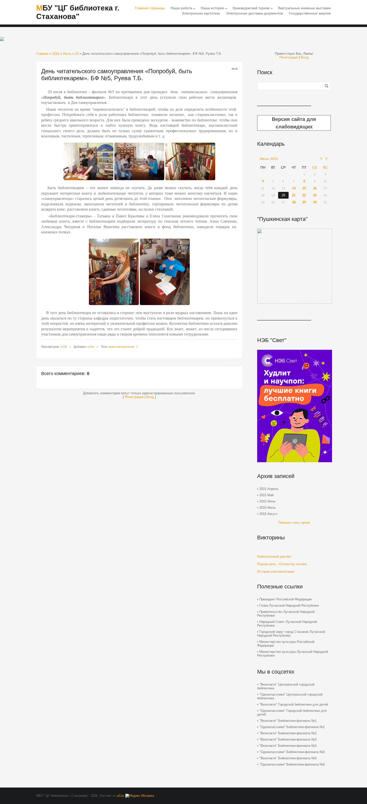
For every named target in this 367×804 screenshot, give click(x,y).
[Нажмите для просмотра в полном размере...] (88, 181)
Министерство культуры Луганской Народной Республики (292, 653)
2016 (55, 53)
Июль (67, 53)
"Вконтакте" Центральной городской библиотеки (285, 686)
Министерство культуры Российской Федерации (285, 643)
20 (77, 53)
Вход (150, 397)
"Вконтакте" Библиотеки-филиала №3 (288, 739)
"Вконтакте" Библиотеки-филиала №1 (288, 721)
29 (304, 202)
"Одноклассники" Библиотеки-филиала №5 (292, 752)
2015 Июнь (267, 501)
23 (315, 195)
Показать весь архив (294, 522)
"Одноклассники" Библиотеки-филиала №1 (292, 727)
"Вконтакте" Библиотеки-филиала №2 (288, 733)
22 (304, 195)
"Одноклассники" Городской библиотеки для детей (292, 712)
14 (294, 188)
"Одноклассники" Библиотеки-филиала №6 (292, 764)
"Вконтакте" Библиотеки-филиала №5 (288, 746)
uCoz (120, 796)
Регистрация (134, 397)
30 (315, 202)
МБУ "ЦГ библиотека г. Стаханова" (77, 12)
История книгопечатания (275, 571)
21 (294, 195)
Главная (42, 53)
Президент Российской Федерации (285, 599)
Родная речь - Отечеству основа (282, 564)
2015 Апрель (269, 489)
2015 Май (266, 495)
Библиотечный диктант (274, 556)
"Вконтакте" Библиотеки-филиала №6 (288, 758)
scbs (90, 347)
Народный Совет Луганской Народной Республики (287, 623)
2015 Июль (267, 507)
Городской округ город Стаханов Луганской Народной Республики (291, 633)
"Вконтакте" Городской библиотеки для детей (293, 704)
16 (315, 188)
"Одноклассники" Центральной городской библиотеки (290, 696)
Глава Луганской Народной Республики (289, 605)
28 (294, 202)
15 (304, 188)
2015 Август (268, 514)
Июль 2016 (269, 159)
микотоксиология (121, 347)
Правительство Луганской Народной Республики (286, 613)
